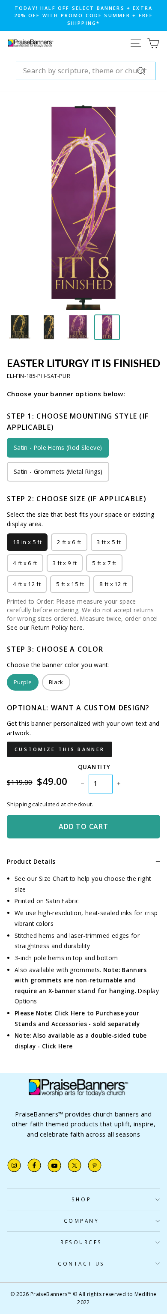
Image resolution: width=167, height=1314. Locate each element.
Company (81, 1220)
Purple (23, 682)
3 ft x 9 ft (65, 563)
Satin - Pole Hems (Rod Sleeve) (58, 447)
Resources (81, 1242)
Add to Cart (83, 826)
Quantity (94, 767)
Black (56, 682)
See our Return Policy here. (45, 627)
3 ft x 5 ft (109, 542)
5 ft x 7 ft (104, 563)
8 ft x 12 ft (113, 584)
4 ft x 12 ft (27, 584)
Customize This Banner (59, 749)
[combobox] (85, 71)
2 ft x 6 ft (69, 542)
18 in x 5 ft (27, 542)
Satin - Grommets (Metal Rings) (58, 471)
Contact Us (81, 1263)
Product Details (31, 861)
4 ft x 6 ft (25, 563)
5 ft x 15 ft (70, 584)
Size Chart (53, 878)
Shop (81, 1199)
